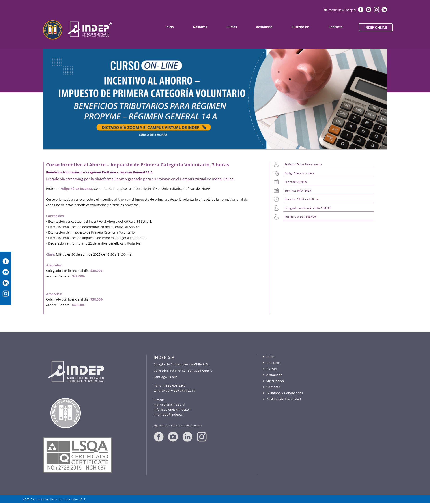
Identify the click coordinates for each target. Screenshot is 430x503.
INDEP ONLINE (375, 27)
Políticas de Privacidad (283, 399)
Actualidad (264, 27)
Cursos (231, 27)
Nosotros (200, 27)
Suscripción (300, 27)
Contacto (336, 27)
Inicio (169, 27)
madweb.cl (401, 499)
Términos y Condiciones (284, 393)
